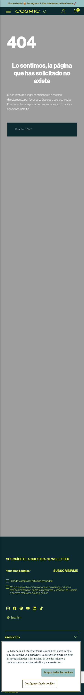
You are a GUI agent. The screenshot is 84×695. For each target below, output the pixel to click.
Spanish (16, 617)
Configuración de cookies (40, 683)
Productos (12, 637)
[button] (74, 638)
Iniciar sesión (63, 11)
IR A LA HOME (23, 129)
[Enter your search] (45, 11)
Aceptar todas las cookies (58, 672)
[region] (41, 666)
